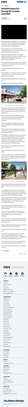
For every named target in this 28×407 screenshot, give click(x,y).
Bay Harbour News (7, 318)
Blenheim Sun (6, 300)
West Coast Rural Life (7, 309)
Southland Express (7, 346)
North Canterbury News (8, 311)
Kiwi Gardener (6, 351)
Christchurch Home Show (8, 363)
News (2, 6)
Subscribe (20, 1)
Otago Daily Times (7, 298)
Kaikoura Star (6, 302)
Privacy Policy (6, 288)
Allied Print (5, 371)
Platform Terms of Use (7, 289)
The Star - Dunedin (7, 339)
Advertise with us (6, 388)
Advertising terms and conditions (9, 393)
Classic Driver (6, 353)
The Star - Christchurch (8, 316)
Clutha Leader (6, 341)
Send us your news (7, 284)
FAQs (4, 383)
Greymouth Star (6, 304)
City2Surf (5, 361)
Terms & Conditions (7, 380)
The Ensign (5, 344)
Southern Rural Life (7, 342)
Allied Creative (6, 369)
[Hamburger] (25, 2)
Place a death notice (7, 390)
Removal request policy (8, 293)
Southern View (6, 323)
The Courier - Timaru (7, 328)
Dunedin (7, 6)
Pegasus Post (6, 319)
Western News (6, 321)
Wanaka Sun (5, 332)
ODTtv (25, 254)
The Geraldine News (7, 314)
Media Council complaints (8, 291)
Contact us (5, 282)
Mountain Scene (6, 335)
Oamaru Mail (6, 330)
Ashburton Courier (7, 327)
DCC (23, 254)
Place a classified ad (7, 391)
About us (5, 286)
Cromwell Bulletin (7, 334)
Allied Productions (7, 367)
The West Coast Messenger (8, 307)
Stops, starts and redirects (8, 382)
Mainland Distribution (7, 373)
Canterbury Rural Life (7, 312)
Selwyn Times (6, 325)
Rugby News (5, 357)
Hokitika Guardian (7, 305)
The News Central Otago (8, 337)
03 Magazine (5, 355)
